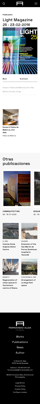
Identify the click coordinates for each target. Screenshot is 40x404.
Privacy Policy (20, 386)
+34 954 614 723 (23, 368)
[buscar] (4, 3)
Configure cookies (20, 392)
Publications (20, 342)
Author (20, 352)
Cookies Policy (20, 389)
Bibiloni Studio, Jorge (12, 91)
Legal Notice (20, 383)
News (20, 347)
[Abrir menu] (36, 3)
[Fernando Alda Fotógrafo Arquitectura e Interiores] (20, 326)
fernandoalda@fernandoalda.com (20, 370)
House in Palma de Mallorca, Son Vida (18, 87)
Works (20, 336)
